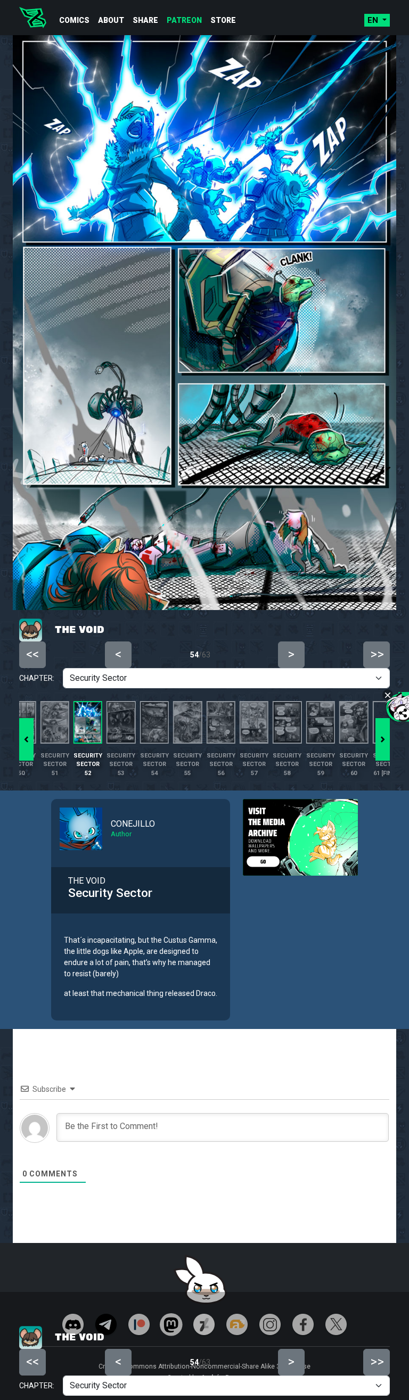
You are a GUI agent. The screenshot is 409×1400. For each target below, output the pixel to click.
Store (223, 20)
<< (32, 1361)
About (111, 20)
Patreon (184, 20)
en (373, 20)
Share (145, 20)
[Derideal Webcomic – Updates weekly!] (32, 17)
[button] (382, 739)
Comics (74, 20)
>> (377, 1361)
